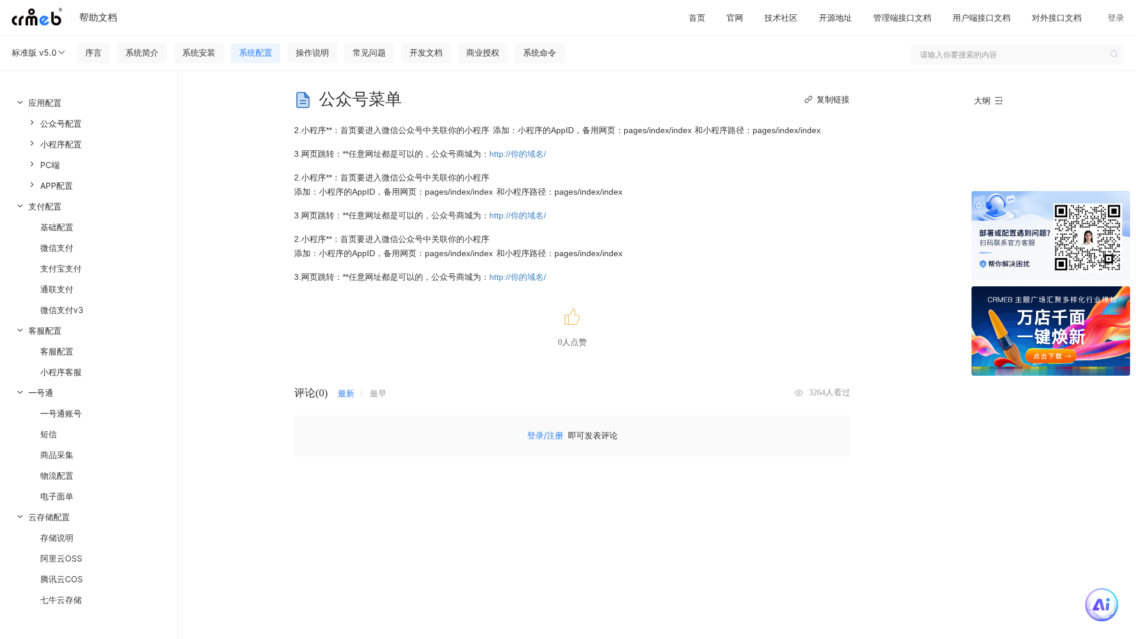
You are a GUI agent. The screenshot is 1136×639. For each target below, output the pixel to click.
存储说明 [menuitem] (56, 537)
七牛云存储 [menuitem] (61, 600)
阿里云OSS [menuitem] (61, 558)
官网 (735, 17)
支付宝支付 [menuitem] (61, 268)
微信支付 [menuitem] (56, 248)
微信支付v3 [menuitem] (61, 310)
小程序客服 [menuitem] (61, 372)
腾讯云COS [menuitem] (61, 579)
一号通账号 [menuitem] (61, 413)
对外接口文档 (1057, 17)
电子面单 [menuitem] (56, 496)
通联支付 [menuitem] (56, 289)
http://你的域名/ (517, 154)
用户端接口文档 (982, 17)
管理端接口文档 (902, 17)
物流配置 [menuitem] (56, 475)
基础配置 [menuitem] (56, 227)
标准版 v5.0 (34, 52)
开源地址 (835, 17)
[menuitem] (89, 144)
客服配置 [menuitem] (56, 351)
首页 (697, 17)
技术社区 (781, 17)
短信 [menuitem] (48, 434)
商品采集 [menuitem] (56, 455)
